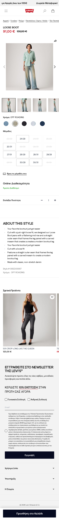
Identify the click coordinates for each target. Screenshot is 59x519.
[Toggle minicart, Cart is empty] (53, 11)
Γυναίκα (14, 21)
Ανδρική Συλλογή (39, 399)
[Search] (44, 11)
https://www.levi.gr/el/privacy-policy (27, 418)
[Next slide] (55, 67)
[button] (44, 11)
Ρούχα (21, 21)
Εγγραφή (29, 455)
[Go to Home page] (29, 11)
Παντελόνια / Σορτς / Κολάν (37, 21)
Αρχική (6, 21)
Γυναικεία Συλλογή (16, 399)
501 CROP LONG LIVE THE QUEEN (18, 348)
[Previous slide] (4, 67)
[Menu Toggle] (6, 11)
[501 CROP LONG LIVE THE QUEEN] (29, 319)
